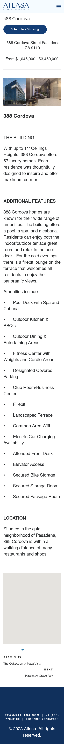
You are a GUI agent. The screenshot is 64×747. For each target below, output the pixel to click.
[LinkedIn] (21, 698)
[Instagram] (32, 698)
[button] (7, 92)
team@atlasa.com (22, 715)
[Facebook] (37, 698)
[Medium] (26, 698)
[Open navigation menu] (58, 6)
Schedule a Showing (25, 29)
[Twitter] (43, 698)
